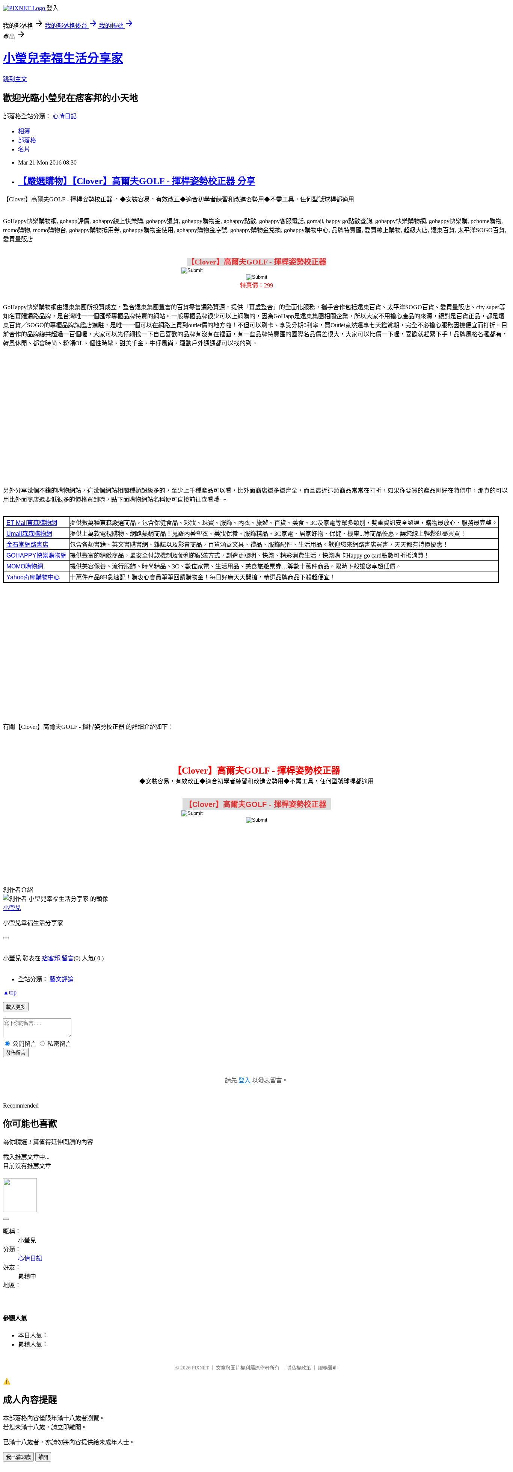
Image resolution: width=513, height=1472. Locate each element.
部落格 (27, 140)
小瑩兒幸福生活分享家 (63, 58)
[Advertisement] (256, 412)
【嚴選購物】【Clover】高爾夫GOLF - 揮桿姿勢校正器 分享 (136, 181)
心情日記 (65, 116)
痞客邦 (51, 958)
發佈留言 (16, 1053)
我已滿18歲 (18, 1457)
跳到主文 (15, 79)
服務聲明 (328, 1368)
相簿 (24, 131)
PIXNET (200, 1368)
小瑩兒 (12, 908)
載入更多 (16, 1007)
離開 (43, 1457)
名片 (24, 149)
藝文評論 (62, 979)
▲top (10, 992)
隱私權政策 (299, 1368)
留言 (68, 958)
